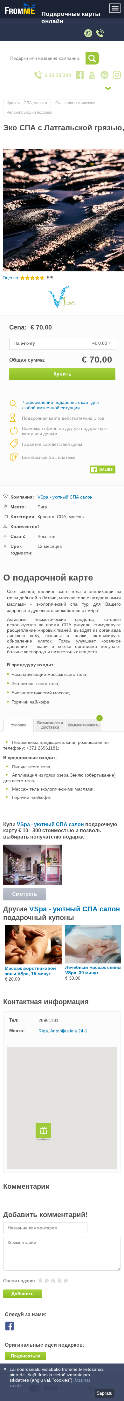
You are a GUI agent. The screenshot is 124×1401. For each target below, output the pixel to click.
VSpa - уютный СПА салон (65, 497)
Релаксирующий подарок (29, 112)
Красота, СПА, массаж (27, 103)
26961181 (48, 1020)
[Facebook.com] (102, 468)
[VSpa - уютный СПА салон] (32, 883)
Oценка (10, 277)
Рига (42, 506)
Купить (62, 374)
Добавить (22, 1293)
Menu (115, 8)
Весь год (46, 536)
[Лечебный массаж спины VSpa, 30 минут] (93, 961)
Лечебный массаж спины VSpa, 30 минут (93, 970)
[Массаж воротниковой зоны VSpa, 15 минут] (33, 962)
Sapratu (105, 1393)
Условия (18, 725)
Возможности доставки (50, 725)
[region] (62, 1108)
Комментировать (84, 723)
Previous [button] (5, 210)
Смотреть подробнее (24, 895)
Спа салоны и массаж (75, 103)
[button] (43, 1133)
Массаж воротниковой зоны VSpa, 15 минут (30, 971)
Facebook (14, 1326)
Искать (92, 58)
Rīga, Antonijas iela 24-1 (62, 1030)
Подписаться (25, 1355)
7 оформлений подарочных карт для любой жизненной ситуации (60, 405)
